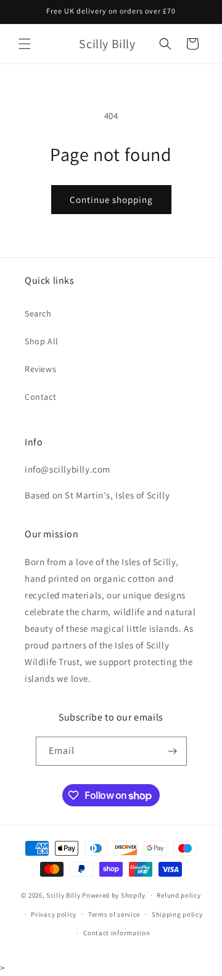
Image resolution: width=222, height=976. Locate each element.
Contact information (116, 932)
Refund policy (178, 895)
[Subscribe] (172, 751)
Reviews (40, 368)
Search (38, 313)
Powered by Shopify (114, 895)
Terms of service (114, 914)
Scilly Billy (63, 895)
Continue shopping (111, 199)
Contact (40, 396)
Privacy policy (53, 914)
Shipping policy (177, 914)
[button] (24, 43)
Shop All (42, 341)
